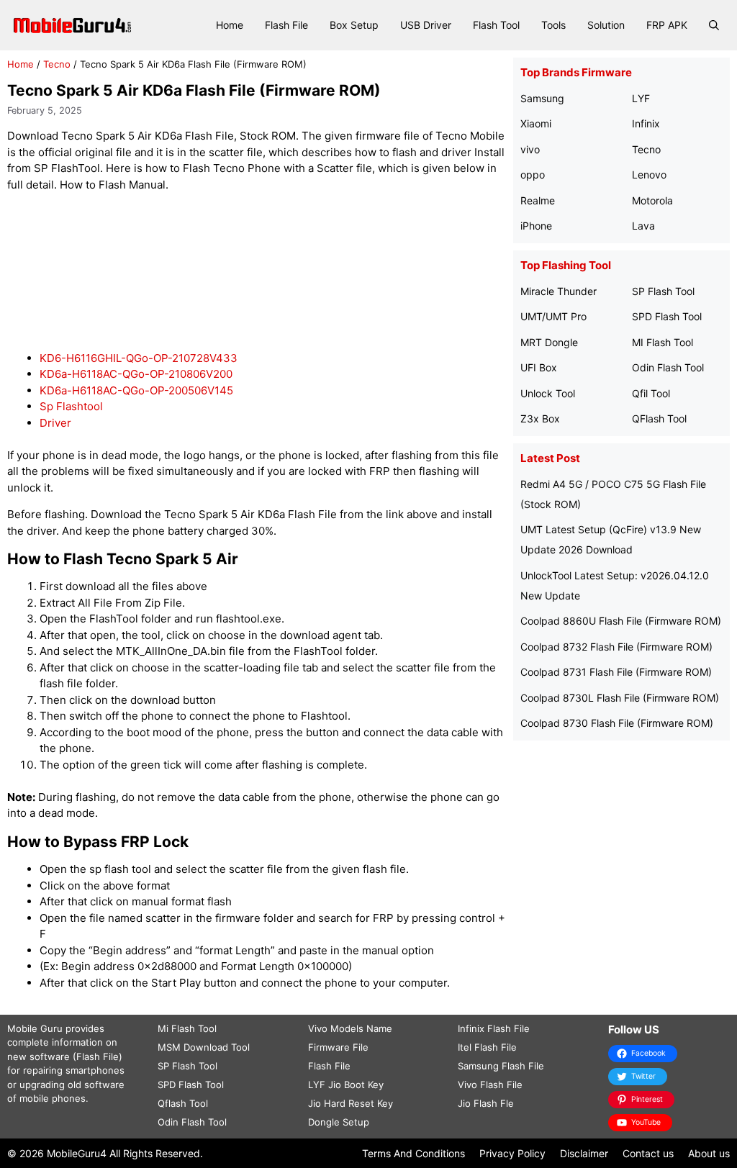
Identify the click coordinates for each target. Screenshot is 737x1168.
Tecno (57, 64)
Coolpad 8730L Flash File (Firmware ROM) (619, 698)
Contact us (648, 1153)
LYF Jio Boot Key (346, 1084)
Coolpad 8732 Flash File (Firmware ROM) (616, 646)
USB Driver (425, 25)
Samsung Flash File (501, 1066)
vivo (530, 149)
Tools (553, 25)
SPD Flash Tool (667, 316)
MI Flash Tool (662, 342)
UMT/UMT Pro (553, 316)
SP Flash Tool (663, 291)
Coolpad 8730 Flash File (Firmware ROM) (616, 723)
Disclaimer (584, 1153)
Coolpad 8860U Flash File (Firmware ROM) (620, 621)
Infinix (646, 123)
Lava (643, 225)
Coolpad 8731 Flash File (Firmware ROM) (616, 672)
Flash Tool (496, 25)
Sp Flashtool (71, 406)
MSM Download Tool (204, 1047)
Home (229, 25)
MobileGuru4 (77, 1153)
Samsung (542, 98)
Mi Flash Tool (187, 1028)
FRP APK (666, 25)
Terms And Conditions (413, 1153)
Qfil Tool (651, 393)
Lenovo (649, 174)
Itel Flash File (487, 1047)
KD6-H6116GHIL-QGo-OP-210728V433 (139, 358)
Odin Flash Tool (668, 367)
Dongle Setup (338, 1122)
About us (709, 1153)
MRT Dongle (549, 342)
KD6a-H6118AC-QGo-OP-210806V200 (136, 374)
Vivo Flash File (490, 1084)
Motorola (652, 200)
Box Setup (354, 25)
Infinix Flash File (494, 1028)
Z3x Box (540, 418)
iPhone (536, 225)
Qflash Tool (183, 1103)
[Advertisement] (269, 272)
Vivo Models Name (350, 1028)
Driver (55, 423)
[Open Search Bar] (714, 25)
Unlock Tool (547, 393)
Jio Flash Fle (486, 1103)
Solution (606, 25)
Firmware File (338, 1047)
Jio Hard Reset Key (350, 1103)
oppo (532, 174)
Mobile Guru (35, 1028)
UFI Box (538, 367)
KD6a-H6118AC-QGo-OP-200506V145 (136, 390)
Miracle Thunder (558, 291)
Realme (537, 200)
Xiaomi (535, 123)
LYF (641, 98)
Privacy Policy (512, 1153)
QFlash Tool (659, 418)
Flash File (286, 25)
